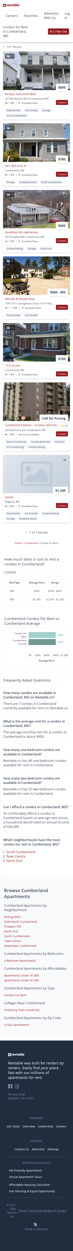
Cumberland (31, 543)
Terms (22, 1210)
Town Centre (15, 856)
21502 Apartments (16, 1025)
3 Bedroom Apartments (20, 960)
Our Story (13, 1126)
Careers (12, 15)
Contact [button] (62, 102)
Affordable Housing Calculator (29, 1185)
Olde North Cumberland (20, 922)
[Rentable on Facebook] (11, 1087)
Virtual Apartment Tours (25, 1177)
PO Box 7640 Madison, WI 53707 (21, 1096)
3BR (11, 599)
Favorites (31, 15)
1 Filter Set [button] (59, 31)
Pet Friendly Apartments (25, 1170)
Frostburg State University (21, 1010)
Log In (67, 15)
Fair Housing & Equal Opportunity (32, 1191)
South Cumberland (20, 852)
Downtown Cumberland (20, 946)
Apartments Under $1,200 (21, 980)
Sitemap (53, 1149)
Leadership (45, 1126)
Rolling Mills (12, 917)
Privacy (62, 1210)
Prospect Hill (12, 926)
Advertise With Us (51, 15)
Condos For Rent (15, 995)
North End (14, 861)
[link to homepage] (36, 1055)
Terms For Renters (40, 1210)
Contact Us (21, 1149)
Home (18, 543)
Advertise (38, 1149)
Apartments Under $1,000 (21, 975)
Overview (29, 1126)
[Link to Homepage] (11, 5)
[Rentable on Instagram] (18, 1087)
